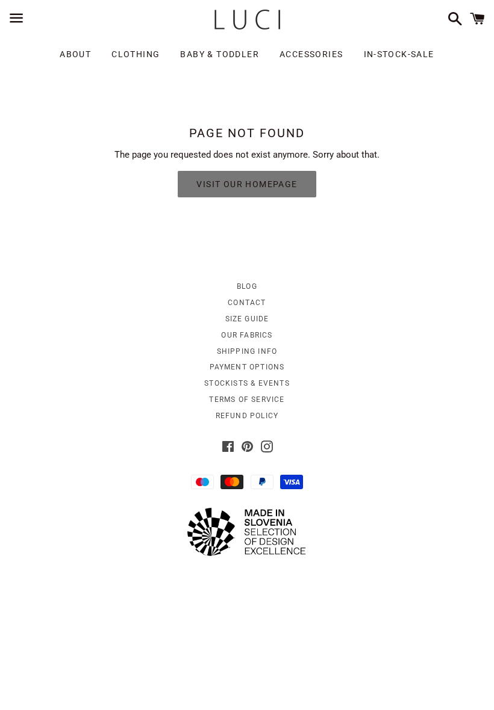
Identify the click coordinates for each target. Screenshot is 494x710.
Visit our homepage (246, 184)
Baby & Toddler (219, 54)
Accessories (311, 54)
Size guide (247, 319)
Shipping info (247, 351)
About (75, 54)
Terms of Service (246, 399)
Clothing (135, 54)
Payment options (247, 367)
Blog (247, 286)
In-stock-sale (399, 54)
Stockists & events (247, 383)
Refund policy (247, 416)
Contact (247, 302)
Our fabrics (246, 335)
